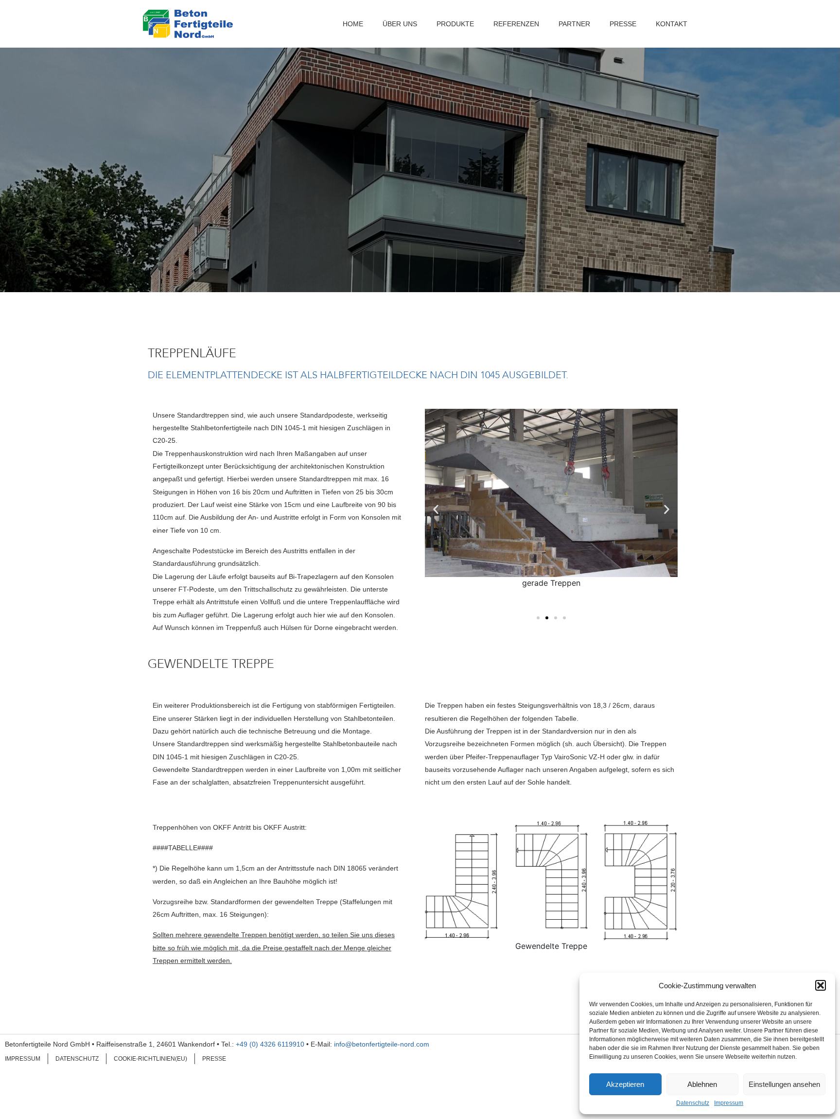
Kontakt (671, 24)
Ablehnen (702, 1084)
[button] (820, 985)
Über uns (400, 24)
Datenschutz (692, 1103)
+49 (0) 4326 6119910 (270, 1044)
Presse (623, 24)
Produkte (455, 24)
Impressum (728, 1103)
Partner (574, 24)
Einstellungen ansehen (784, 1084)
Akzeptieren (625, 1084)
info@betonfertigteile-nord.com (381, 1044)
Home (353, 24)
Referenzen (516, 24)
